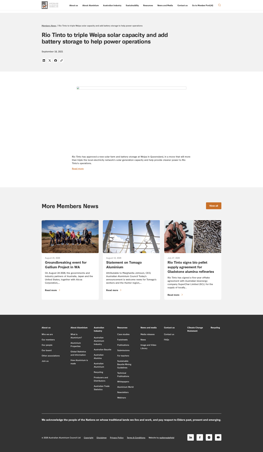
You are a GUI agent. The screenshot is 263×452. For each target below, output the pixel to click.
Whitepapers (123, 381)
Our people (47, 344)
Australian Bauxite (102, 349)
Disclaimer (102, 437)
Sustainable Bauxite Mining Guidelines (124, 364)
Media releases (148, 334)
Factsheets (122, 339)
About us (73, 5)
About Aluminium (90, 5)
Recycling (98, 372)
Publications (123, 344)
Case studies (123, 334)
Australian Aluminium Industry (99, 340)
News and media (149, 327)
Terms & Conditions (136, 437)
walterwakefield (166, 437)
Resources (148, 5)
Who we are (47, 334)
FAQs (166, 339)
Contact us (182, 5)
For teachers (123, 355)
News (143, 339)
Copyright (88, 437)
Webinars (121, 397)
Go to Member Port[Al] (202, 5)
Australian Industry (112, 5)
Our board (47, 350)
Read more (78, 168)
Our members (48, 339)
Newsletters (123, 392)
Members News (49, 25)
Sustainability (132, 5)
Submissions (123, 350)
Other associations (51, 355)
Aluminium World (125, 386)
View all (213, 205)
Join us (45, 360)
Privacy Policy (117, 437)
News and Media (165, 5)
